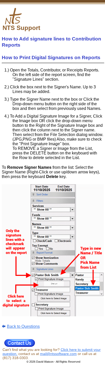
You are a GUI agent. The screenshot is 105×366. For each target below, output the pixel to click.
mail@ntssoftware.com (58, 354)
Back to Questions (23, 326)
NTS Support (21, 27)
